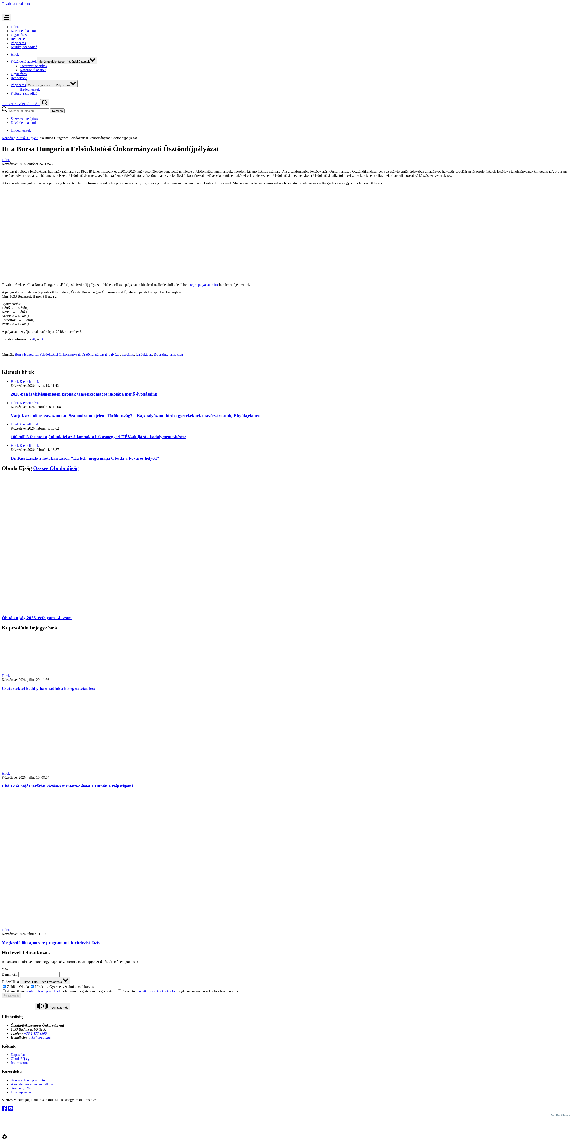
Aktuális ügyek (27, 138)
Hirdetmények (30, 89)
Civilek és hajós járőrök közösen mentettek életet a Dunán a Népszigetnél (68, 786)
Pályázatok (18, 43)
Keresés (57, 111)
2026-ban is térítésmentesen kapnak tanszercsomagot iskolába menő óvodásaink (84, 394)
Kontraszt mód (58, 1007)
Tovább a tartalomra (16, 4)
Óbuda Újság (20, 1059)
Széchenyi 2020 (22, 1088)
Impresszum (19, 1063)
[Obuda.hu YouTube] (10, 1110)
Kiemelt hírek (29, 381)
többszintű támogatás (168, 354)
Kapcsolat (18, 1055)
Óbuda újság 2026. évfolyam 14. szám (37, 617)
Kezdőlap (8, 138)
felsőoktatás (144, 354)
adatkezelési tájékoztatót (43, 991)
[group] (286, 986)
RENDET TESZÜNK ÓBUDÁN (21, 104)
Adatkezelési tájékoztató (28, 1080)
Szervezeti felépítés (33, 66)
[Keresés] (44, 102)
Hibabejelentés (21, 1092)
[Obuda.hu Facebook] (5, 1110)
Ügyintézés (19, 35)
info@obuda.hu (40, 1037)
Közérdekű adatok (24, 31)
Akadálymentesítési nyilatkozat (33, 1084)
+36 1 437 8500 (35, 1033)
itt (33, 339)
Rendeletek (19, 39)
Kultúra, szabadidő (24, 47)
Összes (56, 468)
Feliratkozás (11, 995)
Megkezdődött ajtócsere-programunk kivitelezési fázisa (52, 942)
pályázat (114, 354)
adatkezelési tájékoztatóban (158, 991)
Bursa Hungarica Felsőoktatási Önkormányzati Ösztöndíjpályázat (61, 354)
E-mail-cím (9, 974)
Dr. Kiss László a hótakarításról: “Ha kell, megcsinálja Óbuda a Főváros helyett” (85, 458)
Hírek (15, 27)
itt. (42, 339)
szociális (128, 354)
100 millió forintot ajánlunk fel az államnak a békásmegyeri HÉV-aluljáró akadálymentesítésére (98, 436)
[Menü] (6, 17)
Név (5, 970)
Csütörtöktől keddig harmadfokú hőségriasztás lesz (48, 688)
